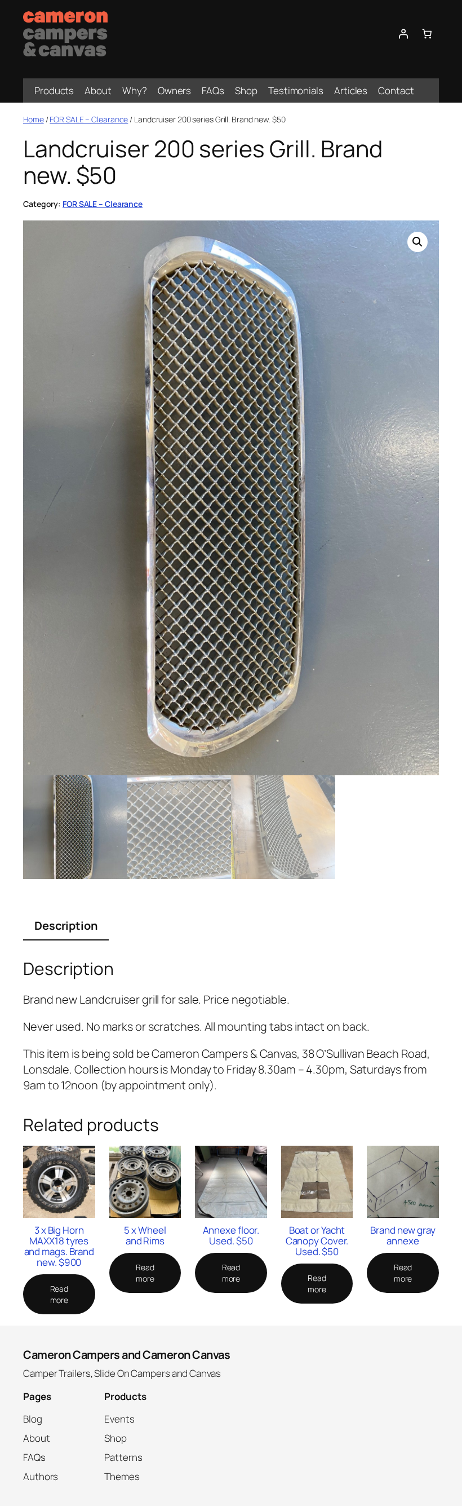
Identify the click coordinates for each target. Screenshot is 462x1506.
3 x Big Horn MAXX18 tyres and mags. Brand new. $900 (59, 1246)
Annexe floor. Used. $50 (231, 1235)
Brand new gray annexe (403, 1235)
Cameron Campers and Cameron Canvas (126, 1354)
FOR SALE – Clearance (89, 119)
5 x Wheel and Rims (145, 1235)
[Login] (403, 34)
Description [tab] (65, 925)
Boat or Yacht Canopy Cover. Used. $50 (317, 1241)
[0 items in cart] (427, 34)
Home (33, 119)
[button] (417, 242)
